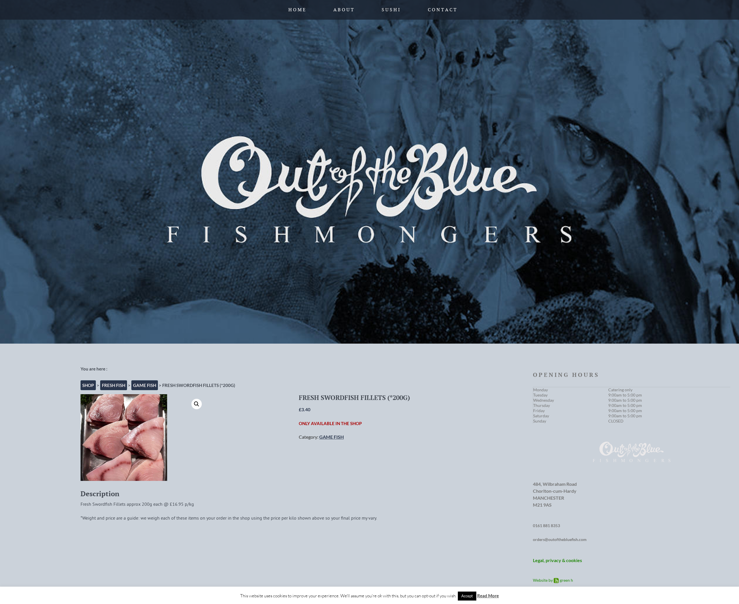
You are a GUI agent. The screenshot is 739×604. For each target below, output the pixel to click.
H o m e (296, 10)
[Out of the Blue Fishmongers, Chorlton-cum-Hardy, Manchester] (369, 172)
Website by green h (553, 580)
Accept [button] (467, 596)
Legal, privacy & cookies (557, 560)
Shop (88, 385)
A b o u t (343, 10)
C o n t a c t (442, 10)
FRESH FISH (113, 385)
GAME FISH (144, 385)
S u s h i (391, 10)
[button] (196, 404)
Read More (488, 595)
